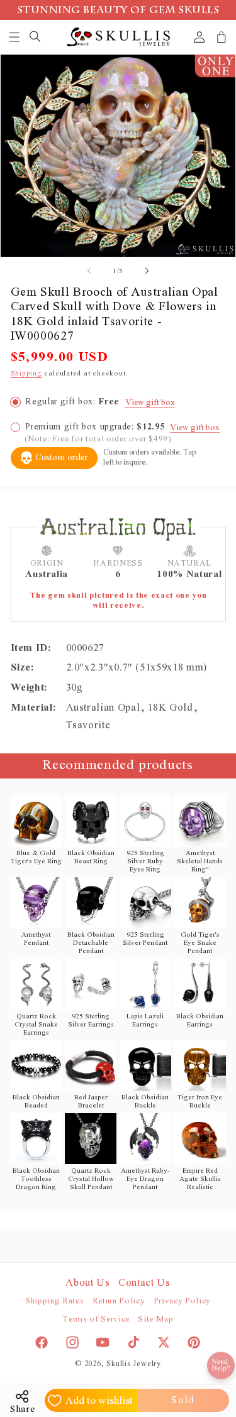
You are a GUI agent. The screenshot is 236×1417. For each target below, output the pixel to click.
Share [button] (22, 1409)
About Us (87, 1283)
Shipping (26, 373)
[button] (15, 37)
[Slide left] (89, 271)
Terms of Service (96, 1319)
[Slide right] (147, 271)
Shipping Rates (54, 1301)
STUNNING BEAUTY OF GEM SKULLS (118, 11)
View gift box (150, 403)
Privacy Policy (182, 1301)
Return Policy (119, 1301)
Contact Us (144, 1283)
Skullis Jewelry (133, 1364)
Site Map (155, 1319)
